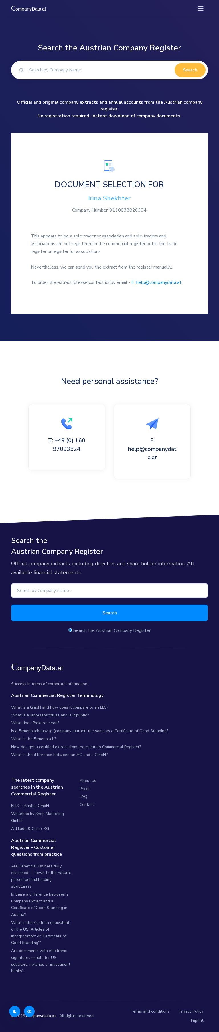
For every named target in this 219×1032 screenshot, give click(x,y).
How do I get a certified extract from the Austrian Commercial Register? (76, 747)
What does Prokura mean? (35, 723)
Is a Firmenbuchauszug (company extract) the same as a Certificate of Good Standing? (89, 731)
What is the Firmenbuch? (33, 739)
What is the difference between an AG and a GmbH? (59, 754)
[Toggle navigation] (200, 8)
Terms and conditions (150, 1011)
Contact (87, 804)
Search (190, 70)
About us (88, 780)
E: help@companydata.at (156, 282)
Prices (85, 788)
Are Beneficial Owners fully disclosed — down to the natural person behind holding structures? (41, 876)
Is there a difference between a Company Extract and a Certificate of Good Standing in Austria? (40, 904)
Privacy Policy (191, 1011)
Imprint (197, 1020)
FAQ (83, 796)
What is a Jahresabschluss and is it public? (50, 715)
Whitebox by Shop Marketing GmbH (37, 817)
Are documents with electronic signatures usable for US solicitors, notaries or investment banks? (40, 961)
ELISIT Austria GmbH (30, 805)
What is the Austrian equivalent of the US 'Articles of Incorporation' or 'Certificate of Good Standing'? (40, 932)
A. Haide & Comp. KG (30, 828)
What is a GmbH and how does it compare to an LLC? (59, 707)
